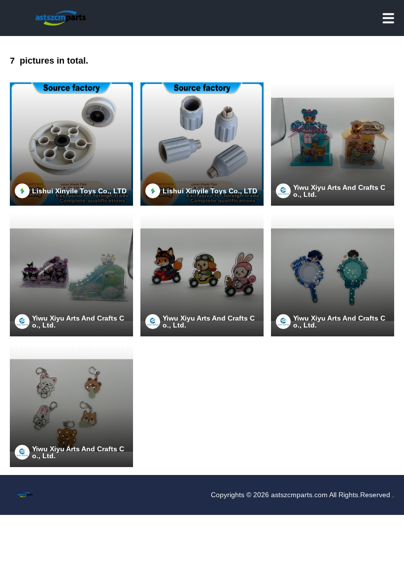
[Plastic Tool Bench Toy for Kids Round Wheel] (71, 144)
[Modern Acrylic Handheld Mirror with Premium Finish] (332, 274)
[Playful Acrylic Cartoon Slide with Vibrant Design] (71, 274)
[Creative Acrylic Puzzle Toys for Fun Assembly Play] (332, 144)
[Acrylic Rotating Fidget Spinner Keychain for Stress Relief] (71, 405)
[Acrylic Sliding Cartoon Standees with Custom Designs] (202, 274)
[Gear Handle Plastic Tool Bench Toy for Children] (202, 144)
